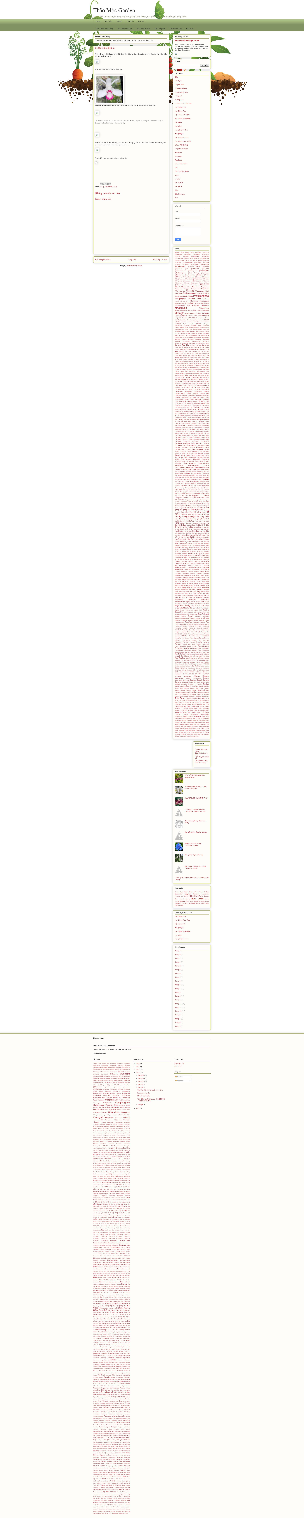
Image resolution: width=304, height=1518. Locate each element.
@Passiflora (188, 279)
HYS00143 (200, 551)
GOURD (189, 506)
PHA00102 (183, 626)
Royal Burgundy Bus (181, 664)
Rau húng (178, 160)
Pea (207, 622)
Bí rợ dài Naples (188, 365)
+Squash (178, 318)
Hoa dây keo (179, 533)
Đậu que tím (193, 493)
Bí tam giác (117, 1167)
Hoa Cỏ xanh (188, 531)
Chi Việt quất (109, 1217)
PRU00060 (186, 642)
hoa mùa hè (181, 537)
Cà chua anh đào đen (117, 1182)
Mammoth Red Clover (202, 577)
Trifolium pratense (187, 716)
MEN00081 (205, 581)
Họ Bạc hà (184, 525)
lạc (175, 559)
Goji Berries (184, 896)
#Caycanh (178, 289)
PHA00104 (198, 626)
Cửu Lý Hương (125, 1247)
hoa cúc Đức (204, 531)
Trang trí (186, 712)
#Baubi (183, 287)
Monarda (205, 587)
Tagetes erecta (120, 1474)
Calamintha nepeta (201, 391)
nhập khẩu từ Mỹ (182, 606)
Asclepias (206, 339)
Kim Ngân (183, 557)
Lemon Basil (204, 571)
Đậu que (109, 1288)
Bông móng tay (196, 377)
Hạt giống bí (179, 134)
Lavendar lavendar (143, 1093)
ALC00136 (186, 325)
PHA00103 (191, 626)
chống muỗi (201, 419)
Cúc (184, 431)
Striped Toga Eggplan (182, 688)
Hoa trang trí (187, 541)
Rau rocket (186, 658)
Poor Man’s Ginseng (189, 640)
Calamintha (205, 389)
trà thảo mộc (205, 710)
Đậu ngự (178, 490)
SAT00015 (178, 670)
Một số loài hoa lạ (143, 1096)
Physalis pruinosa (98, 1420)
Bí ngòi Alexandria (183, 363)
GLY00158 (184, 503)
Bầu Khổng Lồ (121, 1154)
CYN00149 (183, 451)
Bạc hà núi (200, 347)
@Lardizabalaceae (190, 275)
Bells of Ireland (105, 1159)
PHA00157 (206, 628)
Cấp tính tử (202, 401)
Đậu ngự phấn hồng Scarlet (188, 491)
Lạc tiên (179, 559)
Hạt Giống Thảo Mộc (125, 29)
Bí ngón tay (192, 363)
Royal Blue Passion (202, 662)
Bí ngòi (205, 361)
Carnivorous (184, 397)
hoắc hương (179, 543)
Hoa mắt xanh (200, 535)
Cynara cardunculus (193, 451)
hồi (187, 545)
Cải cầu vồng (205, 387)
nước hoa (206, 612)
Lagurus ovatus (194, 563)
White (194, 728)
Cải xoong (188, 389)
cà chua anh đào (195, 381)
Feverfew (185, 497)
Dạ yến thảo (179, 85)
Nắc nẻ (206, 595)
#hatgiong (178, 293)
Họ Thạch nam (195, 529)
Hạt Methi (178, 122)
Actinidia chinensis (180, 322)
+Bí (182, 316)
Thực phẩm (205, 702)
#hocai (177, 301)
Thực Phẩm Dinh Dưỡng (104, 29)
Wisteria (187, 732)
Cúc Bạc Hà (202, 431)
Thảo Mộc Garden (114, 10)
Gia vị (190, 502)
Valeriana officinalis (200, 722)
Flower (197, 498)
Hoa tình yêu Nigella (114, 1332)
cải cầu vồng (195, 387)
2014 (138, 1108)
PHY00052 (178, 634)
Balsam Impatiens (193, 349)
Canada (188, 393)
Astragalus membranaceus (197, 343)
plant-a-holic (178, 1066)
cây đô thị (193, 409)
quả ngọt (194, 650)
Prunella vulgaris (202, 642)
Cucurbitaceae (197, 449)
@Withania (178, 285)
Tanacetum (191, 696)
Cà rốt (184, 385)
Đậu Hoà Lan (180, 194)
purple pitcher (191, 646)
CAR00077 (184, 395)
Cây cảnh (195, 405)
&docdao (184, 285)
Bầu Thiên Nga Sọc (198, 353)
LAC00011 (206, 559)
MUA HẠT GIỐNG (181, 145)
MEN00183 (178, 583)
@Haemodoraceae (180, 271)
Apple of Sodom (185, 333)
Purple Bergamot (180, 646)
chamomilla (201, 415)
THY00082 (178, 704)
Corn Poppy (192, 429)
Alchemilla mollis (196, 325)
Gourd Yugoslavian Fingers (201, 505)
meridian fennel (185, 585)
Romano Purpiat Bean (202, 660)
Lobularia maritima (105, 1364)
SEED (176, 672)
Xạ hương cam (198, 734)
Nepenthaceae (179, 599)
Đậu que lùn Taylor (183, 493)
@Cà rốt (189, 260)
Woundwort (190, 734)
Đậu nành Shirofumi (191, 488)
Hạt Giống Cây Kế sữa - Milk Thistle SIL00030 (195, 867)
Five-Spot (192, 497)
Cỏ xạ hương (205, 425)
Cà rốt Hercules (197, 385)
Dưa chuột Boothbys (203, 469)
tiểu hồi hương (201, 704)
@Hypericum (205, 273)
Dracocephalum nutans (198, 465)
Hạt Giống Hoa (160, 29)
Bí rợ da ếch (179, 365)
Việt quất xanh (188, 726)
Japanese (184, 555)
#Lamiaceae (204, 301)
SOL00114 (206, 674)
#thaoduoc (181, 307)
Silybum (198, 672)
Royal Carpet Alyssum (195, 664)
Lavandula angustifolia (122, 1357)
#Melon (177, 303)
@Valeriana (194, 283)
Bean (180, 355)
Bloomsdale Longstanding (191, 373)
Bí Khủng (204, 359)
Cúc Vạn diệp (199, 433)
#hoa (199, 299)
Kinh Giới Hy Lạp (193, 557)
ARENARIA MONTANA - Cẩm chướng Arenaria (196, 788)
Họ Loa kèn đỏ (179, 529)
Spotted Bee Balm (194, 682)
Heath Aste (198, 521)
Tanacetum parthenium (202, 696)
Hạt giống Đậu (186, 512)
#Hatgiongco (178, 296)
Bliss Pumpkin (105, 1174)
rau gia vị (178, 186)
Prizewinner (178, 642)
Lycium (202, 575)
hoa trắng (194, 541)
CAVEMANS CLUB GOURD (111, 1200)
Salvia (197, 666)
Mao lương (178, 579)
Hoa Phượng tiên (181, 92)
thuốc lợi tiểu (198, 700)
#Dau (176, 291)
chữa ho (194, 421)
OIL (187, 614)
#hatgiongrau (180, 299)
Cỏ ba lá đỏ (201, 423)
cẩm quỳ (187, 401)
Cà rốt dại (189, 385)
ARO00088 (201, 335)
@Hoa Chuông (193, 273)
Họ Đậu (190, 527)
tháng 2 (177, 996)
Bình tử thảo (114, 1169)
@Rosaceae (186, 281)
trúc (178, 718)
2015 (138, 1073)
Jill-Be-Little (191, 555)
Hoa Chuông (179, 531)
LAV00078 (184, 567)
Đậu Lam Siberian (196, 485)
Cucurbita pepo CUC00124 (183, 449)
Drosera (206, 467)
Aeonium (190, 322)
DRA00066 (178, 463)
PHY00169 (184, 634)
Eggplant (195, 496)
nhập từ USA (199, 608)
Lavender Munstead (181, 571)
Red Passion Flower (189, 660)
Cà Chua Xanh (117, 1184)
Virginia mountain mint (181, 728)
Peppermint (197, 624)
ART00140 (192, 337)
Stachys (206, 684)
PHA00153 (178, 628)
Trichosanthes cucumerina (100, 1494)
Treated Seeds (195, 712)
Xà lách (206, 734)
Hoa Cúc (195, 531)
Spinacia (206, 680)
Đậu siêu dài (179, 495)
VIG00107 (195, 726)
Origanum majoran (195, 618)
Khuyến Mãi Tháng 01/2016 (187, 40)
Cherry (184, 417)
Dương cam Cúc (180, 477)
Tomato (202, 706)
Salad (192, 666)
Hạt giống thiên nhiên (183, 141)
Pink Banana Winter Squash (190, 638)
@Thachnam (178, 283)
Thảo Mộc (189, 698)
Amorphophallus (197, 329)
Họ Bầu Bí (107, 1319)
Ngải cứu (181, 603)
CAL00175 (197, 389)
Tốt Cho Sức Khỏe (182, 171)
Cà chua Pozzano (201, 383)
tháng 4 (177, 951)
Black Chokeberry (190, 371)
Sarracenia (191, 668)
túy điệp (192, 718)
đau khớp (193, 479)
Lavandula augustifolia (192, 569)
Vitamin (190, 728)
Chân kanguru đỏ (116, 1215)
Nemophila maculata (202, 597)
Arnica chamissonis (191, 335)
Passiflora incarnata (192, 622)
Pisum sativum (125, 1422)
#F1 (192, 291)
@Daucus (191, 266)
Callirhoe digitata (180, 393)
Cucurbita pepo (202, 447)
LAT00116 (190, 565)
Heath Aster (205, 521)
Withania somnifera (180, 734)
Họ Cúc (184, 527)
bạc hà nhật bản (191, 347)
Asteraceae (185, 343)
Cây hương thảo (186, 411)
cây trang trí (116, 1213)
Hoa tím (203, 539)
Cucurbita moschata (203, 445)
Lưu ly (191, 575)
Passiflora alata (179, 622)
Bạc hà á (192, 345)
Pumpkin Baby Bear (188, 644)
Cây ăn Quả (187, 403)
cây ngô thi (192, 413)
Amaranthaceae (204, 327)
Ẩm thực (178, 345)
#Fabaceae (199, 291)
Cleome (193, 423)
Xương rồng (178, 736)
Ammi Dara (188, 329)
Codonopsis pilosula (187, 427)
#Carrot (189, 287)
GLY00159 (191, 503)
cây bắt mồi (204, 403)
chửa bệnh (180, 421)
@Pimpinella (178, 281)
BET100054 (205, 357)
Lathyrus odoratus (124, 1355)
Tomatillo (196, 706)
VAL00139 (186, 722)
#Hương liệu (184, 301)
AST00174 (178, 343)
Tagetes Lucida (183, 696)
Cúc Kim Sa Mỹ (183, 433)
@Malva (206, 275)
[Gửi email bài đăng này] (101, 184)
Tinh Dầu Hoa (98, 1485)
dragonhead (199, 467)
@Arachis (177, 256)
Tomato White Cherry (195, 708)
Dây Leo (187, 457)
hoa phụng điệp (204, 537)
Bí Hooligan (189, 359)
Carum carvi (117, 1197)
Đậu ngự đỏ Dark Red (190, 489)
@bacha (196, 258)
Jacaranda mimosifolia (118, 1345)
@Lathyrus (199, 275)
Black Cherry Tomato (112, 1171)
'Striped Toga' (179, 252)
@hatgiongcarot (192, 271)
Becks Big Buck (188, 355)
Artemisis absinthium (195, 339)
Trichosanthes (194, 714)
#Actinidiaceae (195, 285)
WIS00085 (182, 732)
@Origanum (205, 277)
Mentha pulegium (120, 1373)
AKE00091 (178, 324)
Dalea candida (186, 453)
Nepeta (187, 602)
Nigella (177, 610)
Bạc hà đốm (182, 347)
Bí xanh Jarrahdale (188, 367)
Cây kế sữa (195, 411)
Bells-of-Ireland (184, 357)
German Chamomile (181, 501)
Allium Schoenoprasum (192, 327)
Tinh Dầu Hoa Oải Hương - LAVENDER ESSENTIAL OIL (195, 810)
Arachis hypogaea (203, 333)
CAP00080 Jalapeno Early (200, 393)
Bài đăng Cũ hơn (160, 260)
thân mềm (195, 698)
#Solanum (205, 305)
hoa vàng (200, 541)
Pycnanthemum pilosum (183, 648)
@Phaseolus (197, 279)
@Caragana (197, 262)
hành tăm (196, 507)
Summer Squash (191, 690)
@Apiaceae (205, 254)
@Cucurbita (180, 266)
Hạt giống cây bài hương (194, 855)
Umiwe (179, 720)
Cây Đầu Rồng (195, 407)
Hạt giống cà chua (181, 137)
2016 (138, 1070)
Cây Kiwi (202, 411)
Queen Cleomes (179, 652)
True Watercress (185, 718)
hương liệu (196, 547)
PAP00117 (196, 620)
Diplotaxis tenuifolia (100, 1258)
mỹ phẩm (206, 593)
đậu (176, 198)
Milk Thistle (194, 585)
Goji (205, 503)
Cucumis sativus (202, 443)
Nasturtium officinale (187, 595)
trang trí (178, 712)
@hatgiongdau (204, 271)
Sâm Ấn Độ (197, 670)
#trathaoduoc (190, 313)
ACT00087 (206, 320)
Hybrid (206, 549)
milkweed (202, 585)
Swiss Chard (126, 1472)
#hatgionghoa (201, 295)
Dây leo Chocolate (196, 457)
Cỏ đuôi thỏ (189, 425)
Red (205, 658)
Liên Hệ (141, 21)
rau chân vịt (201, 654)
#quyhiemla (205, 303)
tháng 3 (177, 992)
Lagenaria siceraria (182, 563)
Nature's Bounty (198, 595)
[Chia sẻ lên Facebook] (108, 184)
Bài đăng (180, 1077)
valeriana (191, 722)
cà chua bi (183, 383)
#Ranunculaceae (180, 305)
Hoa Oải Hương (181, 88)
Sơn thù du (186, 680)
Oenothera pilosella (180, 614)
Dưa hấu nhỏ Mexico (197, 471)
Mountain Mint (195, 591)
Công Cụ (206, 429)
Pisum (201, 638)
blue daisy (181, 375)
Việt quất (180, 726)
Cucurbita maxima (189, 445)
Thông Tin (130, 21)
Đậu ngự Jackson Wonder (110, 1286)
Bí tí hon (180, 367)
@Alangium (187, 254)
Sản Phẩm (108, 21)
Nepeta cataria (195, 601)
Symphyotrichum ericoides (188, 694)
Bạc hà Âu (200, 345)
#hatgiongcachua (203, 293)
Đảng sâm (178, 479)
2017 (138, 1067)
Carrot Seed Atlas (194, 397)
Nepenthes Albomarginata (110, 1388)
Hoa (201, 529)
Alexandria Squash (108, 1130)
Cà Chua (186, 381)
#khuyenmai (194, 301)
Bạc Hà (185, 345)
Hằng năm (182, 521)
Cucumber (178, 443)
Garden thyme (204, 500)
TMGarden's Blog (176, 29)
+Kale (199, 315)
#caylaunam (195, 289)
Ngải (176, 603)
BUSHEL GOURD (123, 1180)
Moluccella (186, 587)
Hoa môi (122, 1327)
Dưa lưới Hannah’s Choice (198, 473)
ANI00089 (177, 331)
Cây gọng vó (201, 409)
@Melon (177, 277)
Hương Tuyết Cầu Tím (196, 549)
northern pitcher (188, 612)
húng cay (203, 545)
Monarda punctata (184, 591)
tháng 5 (177, 985)
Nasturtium (178, 595)
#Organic (198, 303)
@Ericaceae (178, 268)
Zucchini (196, 736)
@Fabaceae (195, 269)
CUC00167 (195, 441)
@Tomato (186, 283)
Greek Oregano (179, 507)
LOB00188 (199, 573)
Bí (175, 359)
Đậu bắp (193, 482)
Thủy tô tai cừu (189, 702)
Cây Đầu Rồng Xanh (183, 409)
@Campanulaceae (203, 260)
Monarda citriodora (195, 589)
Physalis (190, 634)
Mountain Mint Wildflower (100, 1381)
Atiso (207, 343)
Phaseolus (185, 630)
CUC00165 (187, 441)
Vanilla (177, 724)
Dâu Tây (180, 457)
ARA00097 (194, 333)
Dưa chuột (192, 469)
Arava (176, 335)
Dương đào (188, 477)
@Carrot (206, 262)
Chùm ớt (103, 1219)
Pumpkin (178, 644)
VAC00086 (200, 720)
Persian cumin (204, 624)
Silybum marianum (106, 1455)
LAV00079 (191, 567)
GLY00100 (178, 503)
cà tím (177, 175)
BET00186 (198, 357)
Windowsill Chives (194, 730)
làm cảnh (202, 563)
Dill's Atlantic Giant (110, 1256)
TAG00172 (200, 694)
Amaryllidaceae (179, 329)
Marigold (184, 579)
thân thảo (201, 698)
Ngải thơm (194, 603)
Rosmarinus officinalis (188, 662)
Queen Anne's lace (203, 650)
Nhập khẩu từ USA (197, 606)
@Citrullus (185, 264)
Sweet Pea (193, 692)
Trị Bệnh (205, 712)
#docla (188, 291)
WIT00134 (206, 732)
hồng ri (190, 545)
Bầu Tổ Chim (113, 1156)
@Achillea (198, 252)
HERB (177, 523)
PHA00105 (206, 626)
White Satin (178, 730)
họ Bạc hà (116, 1317)
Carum (202, 397)
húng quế (99, 1338)
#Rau (188, 305)
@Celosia (177, 264)
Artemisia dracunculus (202, 337)
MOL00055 (178, 587)
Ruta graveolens (180, 666)
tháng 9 (177, 954)
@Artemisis (205, 256)
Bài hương (183, 349)
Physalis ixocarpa (198, 634)
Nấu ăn (184, 597)
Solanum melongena (123, 1459)
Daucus (206, 453)
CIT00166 (177, 423)
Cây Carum (202, 405)
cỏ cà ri (177, 179)
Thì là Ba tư (112, 1479)
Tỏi (176, 167)
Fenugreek (178, 498)
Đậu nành (205, 486)
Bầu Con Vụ (202, 351)
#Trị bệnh (198, 313)
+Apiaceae (178, 315)
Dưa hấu (188, 471)
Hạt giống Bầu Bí (186, 510)
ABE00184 (191, 318)
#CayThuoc (205, 289)
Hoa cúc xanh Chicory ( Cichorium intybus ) (193, 844)
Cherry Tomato (191, 417)
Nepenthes (192, 599)
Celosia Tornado (192, 415)
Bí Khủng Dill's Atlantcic (99, 1163)
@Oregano (198, 277)
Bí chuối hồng (181, 359)
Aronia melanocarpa (124, 1139)
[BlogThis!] (103, 184)
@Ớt (176, 279)
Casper (180, 399)
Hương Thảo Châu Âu (183, 103)
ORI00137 (198, 616)
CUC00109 (205, 435)
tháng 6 (177, 981)
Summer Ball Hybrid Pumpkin (199, 688)
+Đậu (195, 316)
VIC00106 (193, 724)
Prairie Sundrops (203, 640)
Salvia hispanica (181, 668)
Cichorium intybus (203, 421)
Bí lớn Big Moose (192, 361)
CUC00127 (205, 437)
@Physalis (206, 279)
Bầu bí (181, 352)
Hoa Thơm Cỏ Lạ (111, 187)
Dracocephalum (189, 463)
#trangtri (179, 313)
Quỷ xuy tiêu (189, 652)
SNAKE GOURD (188, 674)
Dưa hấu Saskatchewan (108, 1269)
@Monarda (191, 277)
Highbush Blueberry (185, 523)
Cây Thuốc (199, 413)
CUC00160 (192, 439)
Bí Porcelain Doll (200, 363)
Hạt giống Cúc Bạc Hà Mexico (196, 832)
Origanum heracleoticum (182, 618)
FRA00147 (181, 500)
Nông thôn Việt (179, 1063)
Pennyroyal (190, 624)
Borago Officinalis (98, 1178)
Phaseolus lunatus (194, 630)
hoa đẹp (185, 533)
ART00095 (186, 337)
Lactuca (177, 561)
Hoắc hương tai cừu (190, 543)
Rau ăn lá (178, 654)
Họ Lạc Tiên (205, 527)
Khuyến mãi (199, 555)
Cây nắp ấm (184, 413)
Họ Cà (179, 527)
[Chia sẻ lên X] (105, 184)
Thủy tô (181, 702)
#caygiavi (187, 289)
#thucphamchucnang (181, 310)
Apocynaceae (200, 331)
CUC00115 (178, 437)
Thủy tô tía (198, 702)
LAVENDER (205, 569)
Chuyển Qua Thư (201, 760)
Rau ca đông (193, 654)
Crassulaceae (179, 431)
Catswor (198, 399)
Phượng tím (205, 632)
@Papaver (181, 279)
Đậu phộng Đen (201, 491)
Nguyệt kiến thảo (203, 603)
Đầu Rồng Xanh (203, 493)
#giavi (207, 291)
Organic (119, 21)
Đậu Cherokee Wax (187, 484)
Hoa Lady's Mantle (180, 535)
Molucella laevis (196, 587)
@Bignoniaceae (204, 258)
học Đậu (200, 543)
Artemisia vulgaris (180, 339)
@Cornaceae (194, 264)
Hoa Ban (206, 529)
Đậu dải (197, 483)
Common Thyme (198, 427)
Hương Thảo (179, 100)
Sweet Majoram (184, 692)
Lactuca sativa (187, 561)
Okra (191, 614)
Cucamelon (205, 441)
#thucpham (204, 308)
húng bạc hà (196, 545)
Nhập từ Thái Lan (181, 149)
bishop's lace (201, 369)
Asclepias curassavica (182, 341)
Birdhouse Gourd (192, 369)
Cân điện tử (193, 401)
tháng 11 (178, 1007)
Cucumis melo (189, 443)
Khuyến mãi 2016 (113, 1347)
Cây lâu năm (123, 1211)
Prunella (192, 642)
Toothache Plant (122, 1487)
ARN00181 (182, 335)
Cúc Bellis (124, 1230)
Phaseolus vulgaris (110, 1416)
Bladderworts (201, 371)
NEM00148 (192, 597)
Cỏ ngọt (194, 425)
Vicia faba (200, 724)
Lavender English (193, 571)
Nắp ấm (178, 597)
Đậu (176, 190)
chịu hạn (186, 419)
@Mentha (184, 277)
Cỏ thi (199, 425)
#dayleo (182, 291)
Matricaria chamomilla (201, 579)
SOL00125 (178, 676)
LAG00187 (197, 561)
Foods (202, 497)
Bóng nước (189, 375)
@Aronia (185, 256)
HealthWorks (190, 521)
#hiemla (191, 299)
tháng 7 (177, 958)
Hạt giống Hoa (199, 512)
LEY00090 (178, 573)
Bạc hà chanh (97, 1150)
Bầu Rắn (183, 353)
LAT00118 (198, 565)
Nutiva (195, 612)
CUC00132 (185, 439)
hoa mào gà (190, 535)
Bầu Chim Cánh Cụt (191, 351)
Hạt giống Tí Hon (181, 130)
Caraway (177, 397)
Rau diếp (184, 656)
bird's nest (183, 369)
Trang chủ (131, 260)
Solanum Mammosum (193, 678)
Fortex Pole (126, 1292)
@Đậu (198, 266)
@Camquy (178, 262)
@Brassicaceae (179, 260)
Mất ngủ (178, 581)
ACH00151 (178, 320)
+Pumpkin (205, 316)
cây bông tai (178, 405)
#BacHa (178, 287)
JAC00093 (199, 553)
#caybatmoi (205, 287)
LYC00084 (196, 575)
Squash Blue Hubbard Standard (114, 1463)
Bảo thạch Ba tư (204, 349)
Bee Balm (198, 355)
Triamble (185, 714)
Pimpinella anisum (194, 636)
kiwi (207, 557)
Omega (195, 614)
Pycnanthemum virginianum (183, 650)
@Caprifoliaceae (187, 262)
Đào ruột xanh (185, 479)
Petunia (177, 626)
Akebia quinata (188, 324)
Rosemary (178, 662)
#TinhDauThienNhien (203, 310)
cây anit (181, 403)
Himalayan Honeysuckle (199, 523)
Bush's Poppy (198, 379)
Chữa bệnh (187, 421)
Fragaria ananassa (190, 500)
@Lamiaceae (179, 275)
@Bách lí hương (188, 258)
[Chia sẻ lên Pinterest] (110, 184)
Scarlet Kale (205, 670)
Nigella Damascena (186, 610)
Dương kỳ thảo (197, 477)
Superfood (201, 690)
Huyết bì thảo (189, 547)
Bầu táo (189, 353)
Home (98, 21)
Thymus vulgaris (186, 704)
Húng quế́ (178, 96)
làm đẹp (96, 1355)
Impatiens (191, 553)
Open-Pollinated (203, 614)
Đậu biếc (200, 482)
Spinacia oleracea (181, 682)
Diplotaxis (196, 459)
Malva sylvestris (190, 577)
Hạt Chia (203, 508)
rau (208, 652)
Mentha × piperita (187, 583)
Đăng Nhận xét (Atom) (134, 266)
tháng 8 (177, 973)
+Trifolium (184, 318)
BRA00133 (206, 377)
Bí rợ (207, 363)
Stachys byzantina (180, 686)
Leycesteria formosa (188, 573)
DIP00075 (188, 459)
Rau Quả (178, 156)
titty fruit (183, 706)
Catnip (192, 399)
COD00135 (178, 427)
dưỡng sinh (205, 477)
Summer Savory (180, 690)
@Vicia (201, 283)
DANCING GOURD (197, 453)
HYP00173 (178, 551)
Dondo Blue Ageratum (188, 461)
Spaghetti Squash (196, 680)
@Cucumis (205, 264)
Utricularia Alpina (191, 720)
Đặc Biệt (199, 479)
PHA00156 (199, 628)
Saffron (187, 666)
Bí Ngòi (128, 1163)
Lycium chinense (102, 1366)
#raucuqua (195, 305)
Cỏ (196, 423)
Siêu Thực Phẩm (181, 164)
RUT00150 (205, 664)
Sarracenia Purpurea (202, 668)
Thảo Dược (180, 698)
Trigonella (197, 716)
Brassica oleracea (180, 379)
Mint (207, 585)
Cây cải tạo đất (187, 405)
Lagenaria (205, 561)
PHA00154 (185, 628)
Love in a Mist (184, 575)
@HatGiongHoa (180, 273)
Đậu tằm (188, 495)
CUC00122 (192, 437)
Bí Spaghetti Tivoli (199, 365)
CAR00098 (191, 395)
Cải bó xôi (186, 387)
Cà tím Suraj (112, 1187)
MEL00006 (185, 581)
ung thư (184, 720)
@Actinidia (206, 252)
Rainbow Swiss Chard (199, 652)
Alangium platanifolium (116, 1128)
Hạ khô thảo (189, 508)
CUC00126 (198, 437)
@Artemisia (195, 256)
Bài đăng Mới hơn (103, 260)
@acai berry (189, 252)
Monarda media (104, 1379)
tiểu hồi (194, 704)
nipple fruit (198, 610)
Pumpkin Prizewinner (202, 644)
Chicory (180, 419)
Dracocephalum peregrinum (184, 467)
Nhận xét (180, 1081)
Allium (182, 327)
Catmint (186, 399)
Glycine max (198, 504)
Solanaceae (187, 676)
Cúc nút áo (191, 433)
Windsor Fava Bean (113, 1509)
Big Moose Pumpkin (200, 367)
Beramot (192, 357)
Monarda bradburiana (181, 589)
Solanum (197, 676)
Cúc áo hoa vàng (192, 431)
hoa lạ (102, 187)
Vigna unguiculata (204, 726)
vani (207, 722)
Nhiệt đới (206, 608)
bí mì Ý (200, 361)
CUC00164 (178, 441)
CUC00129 (178, 439)
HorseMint (183, 545)
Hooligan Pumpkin (101, 1336)
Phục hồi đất (195, 632)
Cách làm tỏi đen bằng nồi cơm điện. (150, 1090)
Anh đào (206, 329)
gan (198, 500)
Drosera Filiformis (181, 469)
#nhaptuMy (190, 303)
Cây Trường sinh (182, 415)
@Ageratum (178, 254)
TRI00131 (177, 714)
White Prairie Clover (203, 728)
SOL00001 (198, 674)
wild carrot (185, 730)
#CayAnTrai (196, 287)
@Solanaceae (196, 281)
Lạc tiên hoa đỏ (186, 559)
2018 (138, 1064)
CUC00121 (185, 437)
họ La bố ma (197, 527)
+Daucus (190, 315)
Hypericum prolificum (188, 551)
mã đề (182, 577)
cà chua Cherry (191, 383)
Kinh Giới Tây (202, 557)
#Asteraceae (204, 285)
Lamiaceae (182, 565)
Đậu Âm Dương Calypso (182, 481)
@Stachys (206, 281)
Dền (204, 457)
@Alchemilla (196, 254)
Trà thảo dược (196, 710)
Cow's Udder (199, 429)
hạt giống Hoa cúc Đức (192, 514)
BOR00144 (201, 375)
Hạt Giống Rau (180, 111)
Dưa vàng (199, 475)
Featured (206, 496)
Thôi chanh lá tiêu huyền (186, 700)
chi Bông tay (200, 417)
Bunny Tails (190, 379)
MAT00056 (190, 579)
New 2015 (189, 29)
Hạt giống (178, 126)
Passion (202, 622)
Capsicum (178, 395)
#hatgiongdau (187, 296)
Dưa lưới (187, 473)
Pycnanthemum (203, 646)
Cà (181, 381)
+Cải (185, 316)
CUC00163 (205, 439)
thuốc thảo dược (105, 1481)
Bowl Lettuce (185, 377)
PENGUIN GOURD (180, 624)
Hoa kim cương (199, 533)
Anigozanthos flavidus (188, 331)
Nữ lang (200, 612)
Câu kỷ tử (178, 81)
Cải (182, 387)
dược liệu (206, 475)
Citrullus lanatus (185, 423)
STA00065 (199, 684)
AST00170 (206, 341)
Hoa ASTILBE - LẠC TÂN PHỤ (196, 798)
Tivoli (188, 706)
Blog (181, 373)
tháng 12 (178, 1004)
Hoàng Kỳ (206, 541)
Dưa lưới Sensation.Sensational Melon (115, 1271)
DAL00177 (178, 453)
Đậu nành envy (179, 488)
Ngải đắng (187, 603)
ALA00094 (198, 324)
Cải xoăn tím (179, 389)
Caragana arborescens (202, 395)
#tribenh (205, 313)
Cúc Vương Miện (196, 435)
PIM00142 (184, 636)
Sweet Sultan (201, 692)
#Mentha (181, 303)
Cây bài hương (195, 403)
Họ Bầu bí (199, 525)
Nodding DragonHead (118, 1396)
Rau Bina (178, 152)
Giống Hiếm (198, 501)
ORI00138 (206, 616)
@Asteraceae (179, 258)
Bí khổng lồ (197, 359)
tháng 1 (177, 1000)
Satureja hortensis (187, 670)
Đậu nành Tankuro (203, 488)
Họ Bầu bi (192, 525)
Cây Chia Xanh (101, 1206)
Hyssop (206, 551)
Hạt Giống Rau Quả (143, 29)
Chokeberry (192, 419)
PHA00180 (178, 630)
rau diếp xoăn (191, 656)
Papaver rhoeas (204, 620)
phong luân (186, 632)
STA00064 (191, 684)
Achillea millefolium (186, 320)
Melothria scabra (195, 581)
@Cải (195, 260)
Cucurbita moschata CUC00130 (185, 447)
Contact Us (185, 429)
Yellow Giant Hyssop (188, 736)
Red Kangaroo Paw (113, 1442)
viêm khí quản (123, 1502)
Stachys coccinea (192, 686)
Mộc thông (184, 593)
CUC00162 (198, 439)
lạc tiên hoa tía (197, 559)
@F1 (186, 268)
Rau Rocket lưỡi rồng (196, 658)
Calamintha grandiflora (183, 391)
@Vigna (206, 283)
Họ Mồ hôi (187, 529)
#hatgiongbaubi (189, 293)
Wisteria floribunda (196, 732)
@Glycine (205, 269)
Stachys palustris (204, 686)
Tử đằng (197, 718)
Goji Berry (183, 505)
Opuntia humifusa (180, 616)
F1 (200, 495)
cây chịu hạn (185, 407)
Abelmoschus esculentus (201, 318)
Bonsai (195, 375)
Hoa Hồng (191, 533)
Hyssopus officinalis (181, 553)
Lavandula (197, 567)
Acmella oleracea (197, 320)
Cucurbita (178, 445)
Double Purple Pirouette (202, 461)
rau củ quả (179, 183)
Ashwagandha (196, 341)
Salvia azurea (204, 666)
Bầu (176, 77)
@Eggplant (205, 266)
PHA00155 (192, 628)
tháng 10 (178, 966)
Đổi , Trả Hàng (200, 762)
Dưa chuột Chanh (180, 471)
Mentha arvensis (199, 583)
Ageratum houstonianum (201, 322)
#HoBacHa (205, 299)
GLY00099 (206, 501)
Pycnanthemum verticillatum (200, 648)
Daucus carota (180, 455)
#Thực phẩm (192, 310)
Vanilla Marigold (185, 724)
